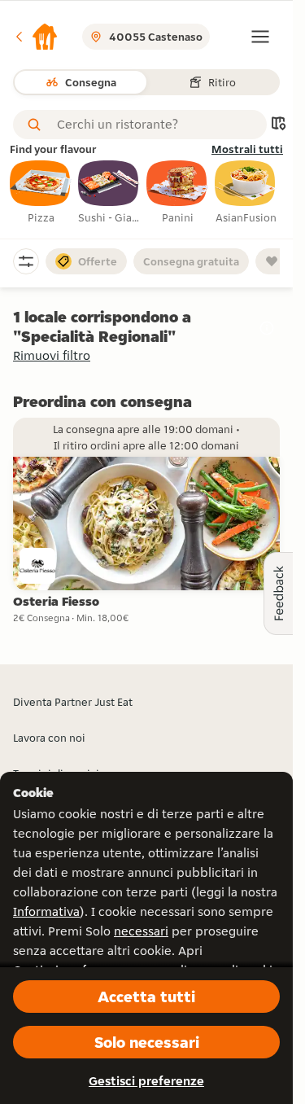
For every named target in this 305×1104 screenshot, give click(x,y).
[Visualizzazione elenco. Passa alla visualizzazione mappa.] (278, 125)
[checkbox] (41, 193)
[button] (36, 37)
